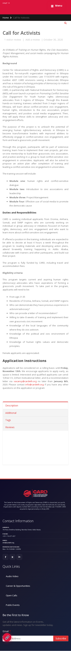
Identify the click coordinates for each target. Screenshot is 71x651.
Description (11, 405)
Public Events (13, 605)
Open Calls (11, 595)
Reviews (9, 427)
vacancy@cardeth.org (25, 381)
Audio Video (12, 576)
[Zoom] (65, 23)
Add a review (33, 39)
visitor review (12, 39)
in (19, 556)
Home (6, 17)
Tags (8, 420)
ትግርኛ (5, 3)
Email (6, 631)
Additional (10, 412)
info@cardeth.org (34, 384)
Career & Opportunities (18, 585)
